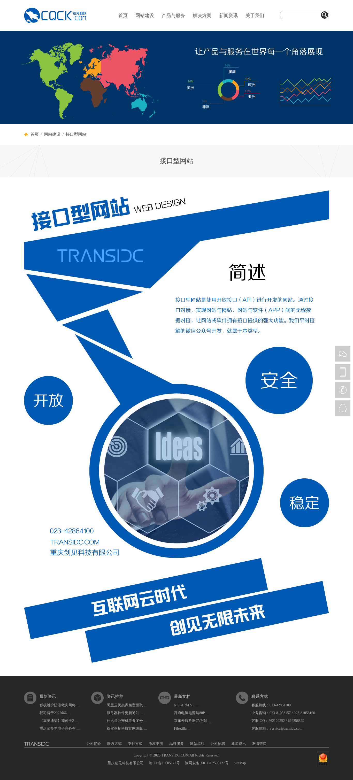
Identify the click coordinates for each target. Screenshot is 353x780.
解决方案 (202, 15)
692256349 (296, 721)
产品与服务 (173, 15)
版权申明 (156, 744)
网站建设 (144, 15)
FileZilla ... (182, 728)
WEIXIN (342, 354)
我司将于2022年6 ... (55, 713)
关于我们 (254, 15)
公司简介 (94, 744)
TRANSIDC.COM (175, 755)
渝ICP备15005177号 (164, 763)
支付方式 (135, 744)
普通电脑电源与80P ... (191, 713)
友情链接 (259, 744)
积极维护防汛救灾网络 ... (60, 705)
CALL (342, 390)
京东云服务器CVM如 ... (192, 721)
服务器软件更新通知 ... (125, 713)
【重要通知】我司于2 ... (59, 721)
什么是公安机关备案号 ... (127, 721)
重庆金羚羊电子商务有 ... (60, 728)
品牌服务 (176, 744)
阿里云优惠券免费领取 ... (127, 705)
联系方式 (114, 744)
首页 (123, 15)
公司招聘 (218, 744)
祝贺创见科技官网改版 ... (127, 728)
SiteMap (240, 763)
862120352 (276, 721)
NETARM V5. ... (186, 705)
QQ (342, 408)
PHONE (342, 372)
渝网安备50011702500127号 (206, 763)
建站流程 (197, 744)
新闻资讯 (228, 15)
